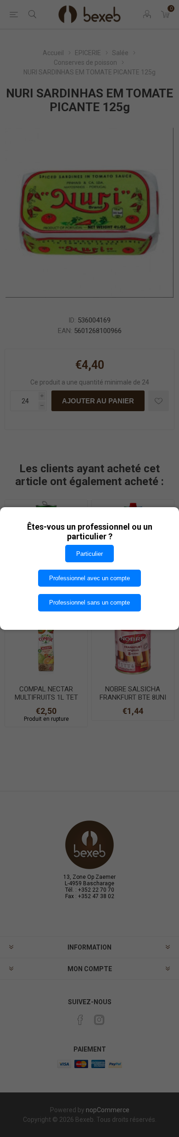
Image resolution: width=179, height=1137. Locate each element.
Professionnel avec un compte (89, 578)
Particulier (89, 553)
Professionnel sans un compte (89, 602)
